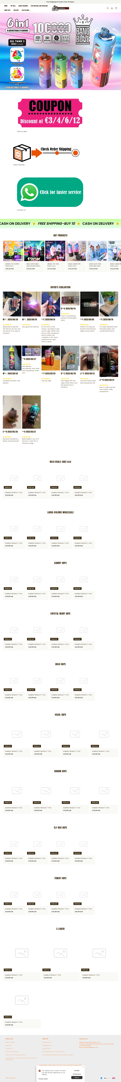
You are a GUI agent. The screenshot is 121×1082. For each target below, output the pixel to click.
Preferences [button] (77, 1074)
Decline (76, 1070)
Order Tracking (23, 6)
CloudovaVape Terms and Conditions (53, 1051)
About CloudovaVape (12, 1051)
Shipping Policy (46, 1045)
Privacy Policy (43, 1078)
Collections (25, 10)
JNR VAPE (16, 10)
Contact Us (9, 1048)
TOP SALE (13, 6)
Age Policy (9, 1045)
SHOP (61, 58)
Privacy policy (46, 1042)
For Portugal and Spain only (39, 6)
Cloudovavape (12, 1078)
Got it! (77, 1077)
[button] (108, 8)
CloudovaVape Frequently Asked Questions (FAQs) (57, 1055)
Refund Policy (46, 1048)
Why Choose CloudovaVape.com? (16, 1055)
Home (5, 6)
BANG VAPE (7, 10)
